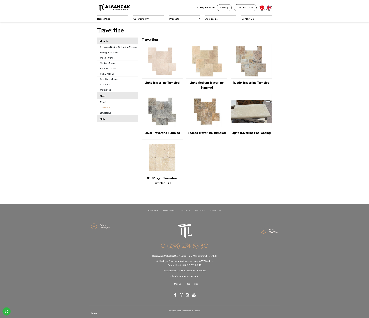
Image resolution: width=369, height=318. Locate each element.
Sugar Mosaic (107, 73)
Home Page (103, 18)
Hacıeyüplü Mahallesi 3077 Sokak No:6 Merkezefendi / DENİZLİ (184, 255)
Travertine (105, 107)
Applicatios (211, 18)
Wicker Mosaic (107, 63)
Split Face (105, 84)
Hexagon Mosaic (109, 52)
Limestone (105, 112)
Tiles (102, 96)
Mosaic (104, 41)
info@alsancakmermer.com (184, 275)
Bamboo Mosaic (108, 68)
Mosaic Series (107, 57)
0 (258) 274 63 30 (184, 245)
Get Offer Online (245, 7)
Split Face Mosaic (109, 79)
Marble (103, 102)
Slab (102, 118)
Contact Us (247, 18)
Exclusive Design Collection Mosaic (118, 47)
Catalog (224, 7)
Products (185, 210)
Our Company (140, 18)
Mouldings (105, 89)
